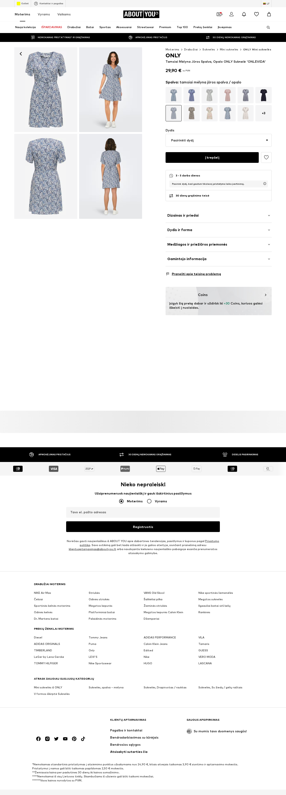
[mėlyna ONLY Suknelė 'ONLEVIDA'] (45, 176)
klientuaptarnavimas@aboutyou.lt (92, 549)
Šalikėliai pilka (153, 599)
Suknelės (208, 49)
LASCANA (205, 663)
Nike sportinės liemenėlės (215, 592)
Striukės (94, 592)
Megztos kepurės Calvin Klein (163, 612)
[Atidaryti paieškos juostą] (266, 27)
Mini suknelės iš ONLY (48, 687)
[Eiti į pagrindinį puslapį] (58, 722)
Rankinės (204, 612)
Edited (148, 650)
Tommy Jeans (98, 637)
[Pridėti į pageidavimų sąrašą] (266, 157)
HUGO (148, 663)
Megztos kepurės (100, 605)
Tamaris (203, 644)
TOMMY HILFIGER (46, 663)
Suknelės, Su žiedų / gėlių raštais (220, 687)
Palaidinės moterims (102, 618)
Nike (146, 656)
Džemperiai (151, 618)
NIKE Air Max (42, 592)
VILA (201, 637)
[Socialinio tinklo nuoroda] (38, 738)
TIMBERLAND (43, 650)
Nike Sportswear (100, 663)
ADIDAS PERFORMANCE (160, 637)
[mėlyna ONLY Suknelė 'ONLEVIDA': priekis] (45, 89)
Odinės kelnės (43, 612)
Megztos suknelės (210, 599)
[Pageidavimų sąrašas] (256, 14)
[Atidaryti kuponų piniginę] (219, 14)
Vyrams (44, 14)
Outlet (25, 3)
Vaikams (64, 14)
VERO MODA (206, 656)
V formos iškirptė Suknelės (52, 694)
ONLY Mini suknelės (257, 49)
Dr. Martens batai (46, 618)
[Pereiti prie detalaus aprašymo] (174, 95)
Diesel (38, 637)
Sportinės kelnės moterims (52, 605)
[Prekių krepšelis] (269, 14)
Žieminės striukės (155, 605)
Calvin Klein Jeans (156, 644)
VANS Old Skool (154, 592)
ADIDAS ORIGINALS (47, 644)
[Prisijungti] (231, 14)
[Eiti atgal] (20, 53)
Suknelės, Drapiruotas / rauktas (165, 687)
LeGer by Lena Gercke (49, 656)
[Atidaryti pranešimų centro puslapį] (244, 14)
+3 (263, 113)
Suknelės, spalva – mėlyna (106, 687)
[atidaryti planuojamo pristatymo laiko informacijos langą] (264, 183)
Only (92, 650)
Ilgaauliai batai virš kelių (214, 605)
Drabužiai (191, 49)
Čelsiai (38, 599)
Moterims (22, 14)
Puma (92, 644)
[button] (219, 140)
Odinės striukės (99, 599)
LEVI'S (93, 656)
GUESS (203, 650)
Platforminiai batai (102, 612)
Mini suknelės (229, 49)
